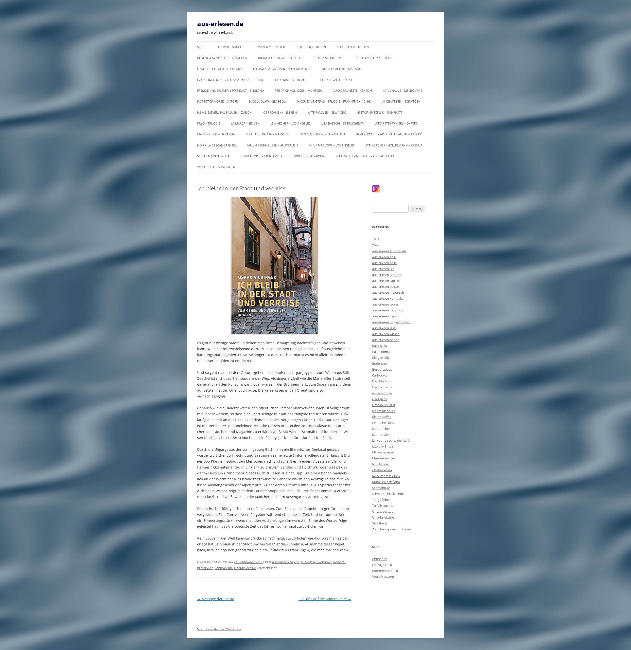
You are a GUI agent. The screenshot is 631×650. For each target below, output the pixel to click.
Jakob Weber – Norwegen (401, 101)
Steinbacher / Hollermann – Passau (394, 145)
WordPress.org (383, 576)
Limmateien (381, 434)
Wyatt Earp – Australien (216, 167)
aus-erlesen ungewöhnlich (391, 322)
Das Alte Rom (382, 381)
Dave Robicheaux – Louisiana (219, 69)
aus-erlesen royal (384, 316)
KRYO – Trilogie (208, 123)
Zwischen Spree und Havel (391, 529)
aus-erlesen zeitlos (385, 340)
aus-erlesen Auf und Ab (389, 251)
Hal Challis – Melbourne (402, 91)
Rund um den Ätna (386, 482)
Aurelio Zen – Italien (353, 47)
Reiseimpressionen (386, 476)
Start (201, 47)
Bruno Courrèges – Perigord (281, 58)
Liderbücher (381, 428)
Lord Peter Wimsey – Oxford (396, 123)
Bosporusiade (382, 369)
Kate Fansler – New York (327, 112)
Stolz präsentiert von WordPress (219, 629)
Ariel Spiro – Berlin (311, 47)
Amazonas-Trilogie (271, 47)
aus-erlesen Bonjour (387, 274)
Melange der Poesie (215, 598)
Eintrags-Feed (382, 564)
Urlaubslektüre (245, 568)
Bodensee (379, 363)
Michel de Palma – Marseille (268, 134)
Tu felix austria (382, 505)
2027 (375, 245)
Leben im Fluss (383, 422)
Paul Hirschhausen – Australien (272, 145)
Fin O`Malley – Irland (291, 80)
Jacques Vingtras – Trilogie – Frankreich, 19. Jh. (334, 101)
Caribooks (379, 375)
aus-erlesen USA (384, 328)
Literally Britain (383, 446)
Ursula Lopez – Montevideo (261, 156)
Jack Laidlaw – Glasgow (267, 101)
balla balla (379, 345)
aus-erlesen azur (384, 257)
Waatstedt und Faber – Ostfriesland (365, 156)
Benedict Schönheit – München (222, 58)
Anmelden (379, 559)
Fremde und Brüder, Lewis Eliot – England (230, 91)
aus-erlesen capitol (285, 562)
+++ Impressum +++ (230, 47)
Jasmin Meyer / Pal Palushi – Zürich (224, 112)
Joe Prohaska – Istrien (280, 112)
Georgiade (379, 399)
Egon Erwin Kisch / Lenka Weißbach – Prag (230, 80)
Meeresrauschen (384, 458)
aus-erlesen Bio (383, 269)
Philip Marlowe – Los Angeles (332, 145)
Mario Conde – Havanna (216, 134)
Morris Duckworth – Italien (323, 134)
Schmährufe (224, 568)
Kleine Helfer (381, 417)
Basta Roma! (381, 351)
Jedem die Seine (383, 411)
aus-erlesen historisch (388, 292)
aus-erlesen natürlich (387, 310)
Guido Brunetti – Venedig (352, 91)
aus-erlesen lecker (385, 304)
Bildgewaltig (381, 357)
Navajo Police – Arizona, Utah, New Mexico (389, 134)
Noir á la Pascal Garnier (216, 145)
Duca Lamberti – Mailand (341, 69)
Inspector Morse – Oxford (217, 101)
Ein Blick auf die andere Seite (324, 598)
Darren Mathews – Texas (373, 58)
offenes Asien (382, 470)
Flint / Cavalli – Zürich (335, 80)
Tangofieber (381, 499)
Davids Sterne (382, 387)
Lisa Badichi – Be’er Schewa (342, 123)
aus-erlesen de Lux (386, 286)
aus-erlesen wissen (386, 334)
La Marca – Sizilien (245, 123)
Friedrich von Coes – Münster (298, 91)
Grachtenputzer (383, 405)
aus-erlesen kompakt (316, 562)
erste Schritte (382, 393)
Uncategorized (382, 511)
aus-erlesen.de (220, 23)
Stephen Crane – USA (213, 156)
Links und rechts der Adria (391, 440)
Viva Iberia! (380, 523)
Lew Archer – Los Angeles (290, 123)
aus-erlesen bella (384, 263)
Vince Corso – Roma (309, 156)
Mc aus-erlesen (383, 452)
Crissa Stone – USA (329, 58)
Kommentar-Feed (385, 570)
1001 (375, 239)
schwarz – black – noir (388, 493)
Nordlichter (380, 464)
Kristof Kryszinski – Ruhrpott (379, 112)
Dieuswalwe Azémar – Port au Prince (282, 69)
